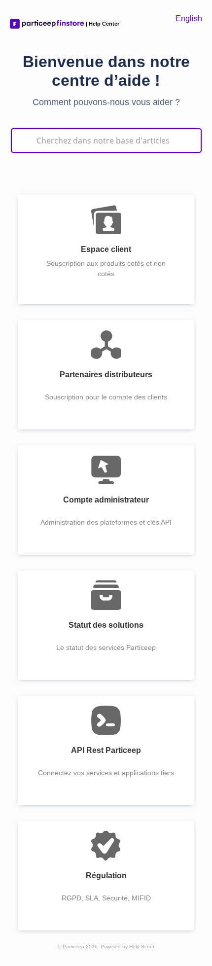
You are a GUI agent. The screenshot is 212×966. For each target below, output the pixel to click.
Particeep (73, 946)
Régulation (106, 875)
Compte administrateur (106, 500)
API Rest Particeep (106, 750)
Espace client (106, 249)
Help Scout (141, 946)
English (189, 18)
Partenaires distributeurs (106, 374)
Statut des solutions (106, 625)
